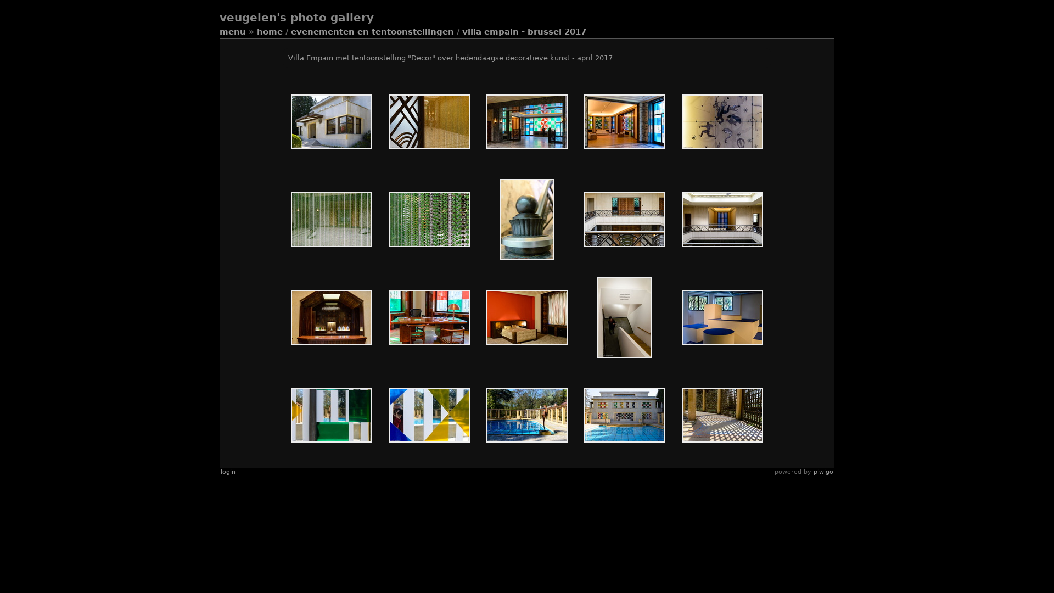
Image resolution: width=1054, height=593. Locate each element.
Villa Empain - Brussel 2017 (524, 32)
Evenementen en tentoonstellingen (372, 32)
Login (228, 471)
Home (270, 32)
